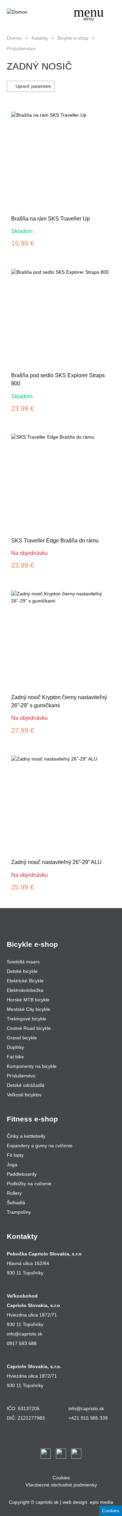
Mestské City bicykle (28, 1009)
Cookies (61, 1477)
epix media (101, 1502)
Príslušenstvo (21, 48)
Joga (12, 1164)
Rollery (14, 1193)
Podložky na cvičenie (29, 1183)
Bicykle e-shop (72, 38)
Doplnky (15, 1047)
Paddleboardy (22, 1174)
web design (75, 1502)
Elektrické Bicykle (25, 980)
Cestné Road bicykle (29, 1028)
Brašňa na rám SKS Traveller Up (50, 219)
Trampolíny (19, 1212)
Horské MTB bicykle (28, 999)
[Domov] (32, 12)
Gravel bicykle (22, 1037)
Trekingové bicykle (26, 1018)
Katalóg (40, 38)
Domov (14, 38)
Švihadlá (16, 1202)
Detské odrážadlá (25, 1085)
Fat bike (15, 1056)
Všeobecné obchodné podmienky (61, 1485)
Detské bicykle (22, 971)
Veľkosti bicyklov (24, 1094)
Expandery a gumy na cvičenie (40, 1145)
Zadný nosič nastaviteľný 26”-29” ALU (56, 862)
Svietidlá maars (23, 961)
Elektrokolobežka (25, 990)
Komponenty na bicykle (32, 1066)
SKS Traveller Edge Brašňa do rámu (55, 540)
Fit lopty (15, 1155)
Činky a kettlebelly (26, 1136)
